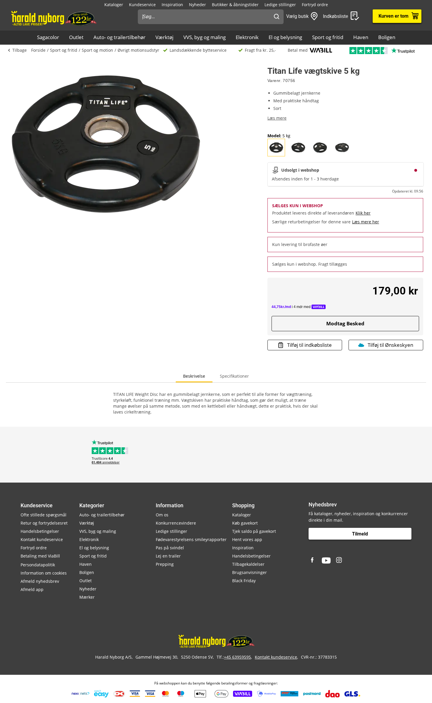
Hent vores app (247, 539)
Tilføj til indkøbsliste (309, 345)
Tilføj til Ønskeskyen (390, 345)
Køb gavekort (245, 523)
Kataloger (113, 4)
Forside (38, 50)
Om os (162, 515)
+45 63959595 (237, 657)
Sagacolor (48, 37)
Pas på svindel (170, 547)
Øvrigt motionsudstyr (138, 50)
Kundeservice (142, 4)
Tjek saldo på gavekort (254, 531)
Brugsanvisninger (249, 572)
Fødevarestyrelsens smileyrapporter (191, 539)
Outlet (76, 37)
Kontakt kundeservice (42, 539)
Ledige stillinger (280, 4)
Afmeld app (32, 589)
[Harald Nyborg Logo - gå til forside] (53, 18)
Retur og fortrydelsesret (44, 523)
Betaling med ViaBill (40, 556)
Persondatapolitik (38, 565)
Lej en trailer (168, 556)
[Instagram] (339, 560)
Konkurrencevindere (176, 523)
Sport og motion (97, 50)
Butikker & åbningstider (235, 4)
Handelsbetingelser (40, 531)
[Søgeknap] (276, 16)
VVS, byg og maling (204, 37)
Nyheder (197, 4)
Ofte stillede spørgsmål (43, 515)
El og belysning (285, 37)
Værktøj (164, 37)
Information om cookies (44, 573)
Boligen (386, 37)
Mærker (87, 597)
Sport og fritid (327, 37)
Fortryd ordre (315, 4)
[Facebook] (313, 560)
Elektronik (247, 37)
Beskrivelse (194, 376)
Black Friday (244, 580)
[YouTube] (326, 560)
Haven (360, 37)
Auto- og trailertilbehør (119, 37)
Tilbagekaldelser (248, 564)
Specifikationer (234, 376)
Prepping (165, 564)
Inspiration (172, 4)
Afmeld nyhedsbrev (40, 581)
